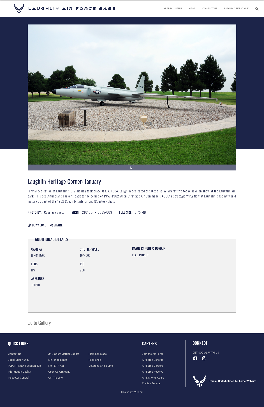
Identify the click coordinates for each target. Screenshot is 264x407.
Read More (139, 255)
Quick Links (18, 343)
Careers (149, 343)
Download (38, 225)
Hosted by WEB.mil (132, 391)
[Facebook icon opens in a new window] (195, 358)
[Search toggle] (257, 8)
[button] (6, 8)
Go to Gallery (39, 322)
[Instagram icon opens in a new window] (204, 358)
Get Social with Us (206, 352)
